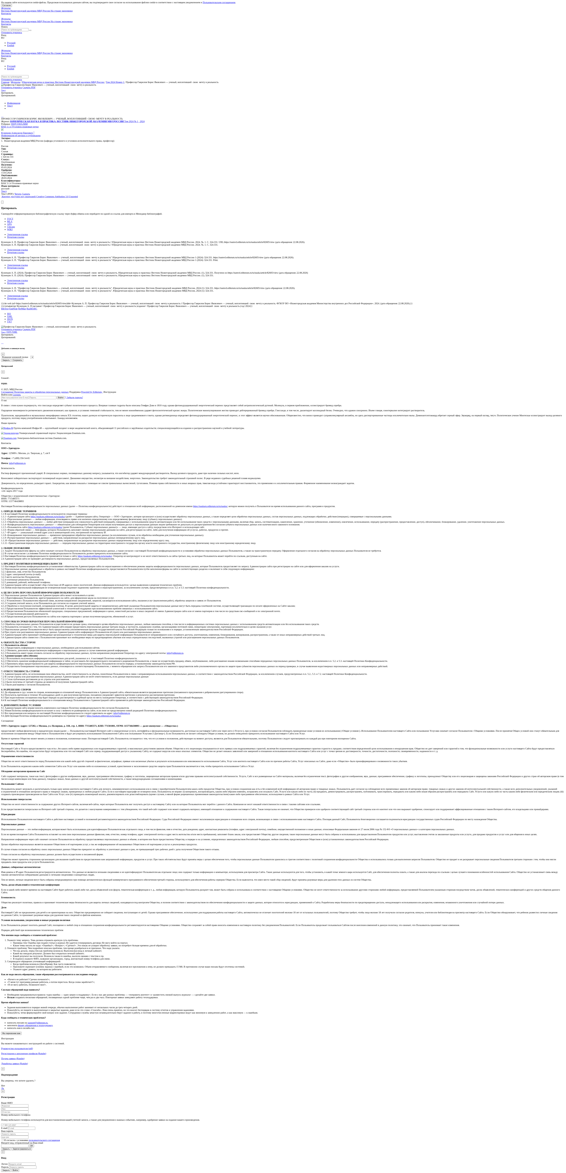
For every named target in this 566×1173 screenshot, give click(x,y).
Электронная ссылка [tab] (17, 234)
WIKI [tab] (10, 229)
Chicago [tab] (11, 227)
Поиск (4, 27)
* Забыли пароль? (74, 397)
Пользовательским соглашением (219, 2)
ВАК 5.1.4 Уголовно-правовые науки (20, 126)
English (10, 45)
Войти (60, 398)
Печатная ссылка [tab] (15, 237)
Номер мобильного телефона (15, 1115)
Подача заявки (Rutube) (12, 1058)
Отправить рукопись (11, 32)
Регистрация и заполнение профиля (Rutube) (23, 1053)
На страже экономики (62, 11)
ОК (31, 1146)
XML (9, 316)
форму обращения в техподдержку (35, 1025)
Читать (17, 194)
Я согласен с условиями (16, 1140)
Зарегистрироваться (22, 1149)
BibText (5, 308)
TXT (9, 321)
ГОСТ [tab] (10, 219)
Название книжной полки (15, 357)
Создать (17, 394)
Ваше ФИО (7, 1103)
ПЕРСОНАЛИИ (19, 124)
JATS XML (11, 332)
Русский (11, 43)
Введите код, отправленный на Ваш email (22, 1143)
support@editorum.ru (38, 1022)
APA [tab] (9, 224)
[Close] (2, 202)
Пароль (5, 1167)
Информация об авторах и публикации (21, 135)
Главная (5, 82)
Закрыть (6, 360)
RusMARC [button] (32, 308)
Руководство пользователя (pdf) (17, 1048)
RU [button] (3, 38)
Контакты (6, 13)
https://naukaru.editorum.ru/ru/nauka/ (210, 506)
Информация (13, 103)
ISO (9, 313)
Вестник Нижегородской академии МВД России (26, 11)
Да (2, 1088)
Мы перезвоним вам (11, 1033)
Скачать (26, 194)
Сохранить (17, 360)
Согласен (6, 5)
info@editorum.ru (17, 463)
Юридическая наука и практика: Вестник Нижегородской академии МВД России (63, 82)
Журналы (6, 8)
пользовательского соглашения (44, 1140)
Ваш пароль (7, 1131)
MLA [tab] (9, 221)
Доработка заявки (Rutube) (14, 1063)
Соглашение (7, 392)
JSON (10, 319)
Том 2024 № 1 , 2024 (134, 121)
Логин (4, 1164)
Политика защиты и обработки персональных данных (41, 392)
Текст (10, 106)
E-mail (4, 1128)
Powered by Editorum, (92, 392)
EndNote (13, 308)
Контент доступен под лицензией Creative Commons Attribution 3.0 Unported (40, 196)
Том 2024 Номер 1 (115, 82)
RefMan (22, 308)
